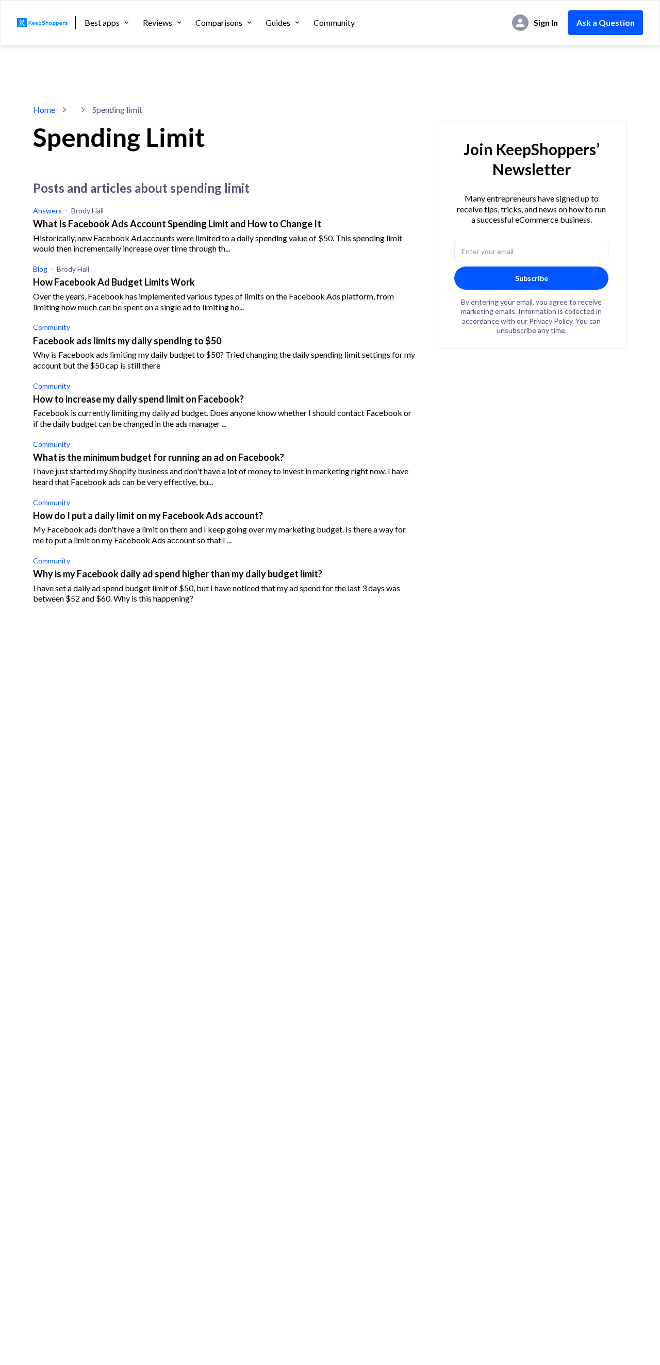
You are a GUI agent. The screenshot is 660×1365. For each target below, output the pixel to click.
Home (44, 109)
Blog (40, 268)
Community (334, 23)
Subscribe (531, 278)
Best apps (102, 23)
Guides (278, 23)
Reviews (157, 23)
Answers (47, 210)
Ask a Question (605, 22)
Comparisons (218, 23)
